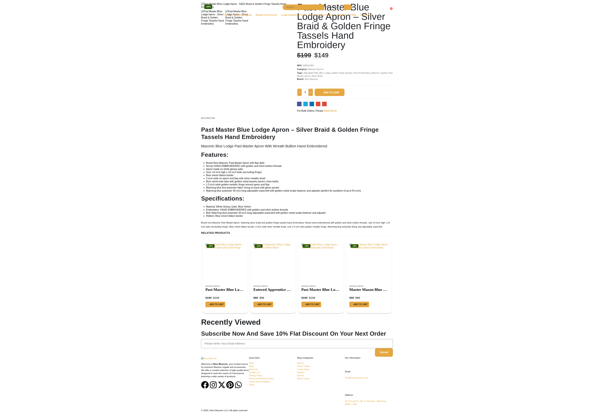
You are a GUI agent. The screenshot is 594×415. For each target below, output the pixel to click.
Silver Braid (317, 76)
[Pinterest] (230, 385)
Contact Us (366, 15)
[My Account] (204, 10)
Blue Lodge (324, 73)
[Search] (348, 7)
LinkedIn (312, 104)
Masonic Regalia (243, 15)
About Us (342, 15)
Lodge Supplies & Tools (293, 15)
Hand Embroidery (361, 73)
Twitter (305, 104)
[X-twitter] (222, 385)
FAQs (353, 15)
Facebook (299, 104)
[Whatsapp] (238, 385)
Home (227, 15)
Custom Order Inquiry (321, 15)
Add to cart (331, 92)
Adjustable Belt (310, 73)
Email (324, 104)
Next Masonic (311, 79)
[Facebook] (205, 385)
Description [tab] (208, 118)
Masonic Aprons (316, 69)
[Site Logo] (261, 7)
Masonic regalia (379, 73)
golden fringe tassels (342, 73)
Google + (318, 104)
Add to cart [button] (217, 304)
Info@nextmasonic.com (356, 377)
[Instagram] (213, 385)
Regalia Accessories (266, 15)
